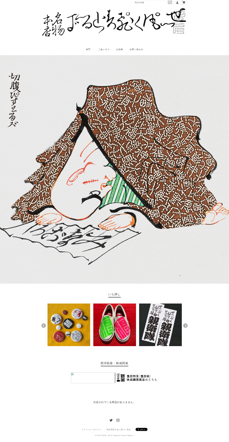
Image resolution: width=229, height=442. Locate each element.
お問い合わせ (136, 49)
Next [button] (185, 325)
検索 (170, 2)
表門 (88, 49)
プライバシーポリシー (92, 429)
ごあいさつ (104, 49)
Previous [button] (43, 325)
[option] (69, 325)
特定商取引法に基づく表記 (119, 429)
